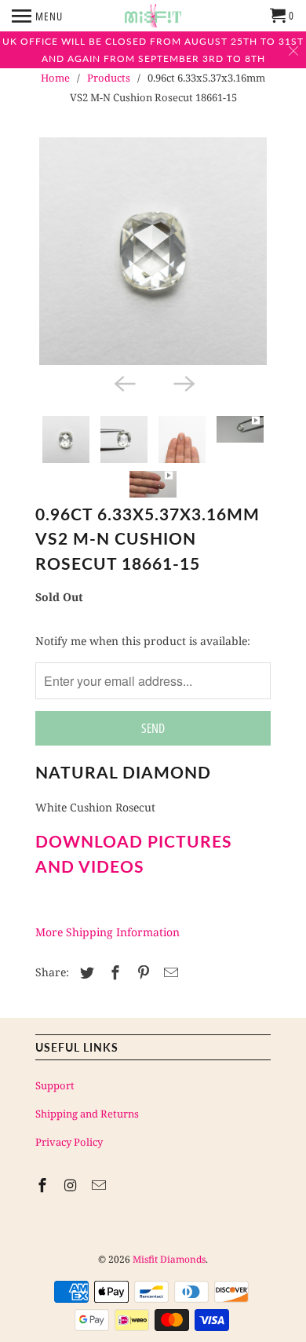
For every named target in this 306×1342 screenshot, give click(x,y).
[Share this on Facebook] (113, 972)
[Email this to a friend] (168, 972)
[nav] (37, 15)
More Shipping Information (107, 931)
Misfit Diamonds (169, 1259)
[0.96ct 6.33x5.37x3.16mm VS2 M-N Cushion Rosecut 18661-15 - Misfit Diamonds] (153, 251)
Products (108, 78)
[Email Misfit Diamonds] (100, 1185)
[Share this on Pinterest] (141, 972)
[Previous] (123, 382)
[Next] (183, 382)
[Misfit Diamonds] (153, 15)
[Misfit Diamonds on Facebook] (44, 1185)
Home (55, 78)
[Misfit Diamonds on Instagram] (72, 1185)
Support (55, 1085)
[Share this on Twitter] (84, 972)
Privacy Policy (69, 1142)
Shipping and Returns (87, 1114)
